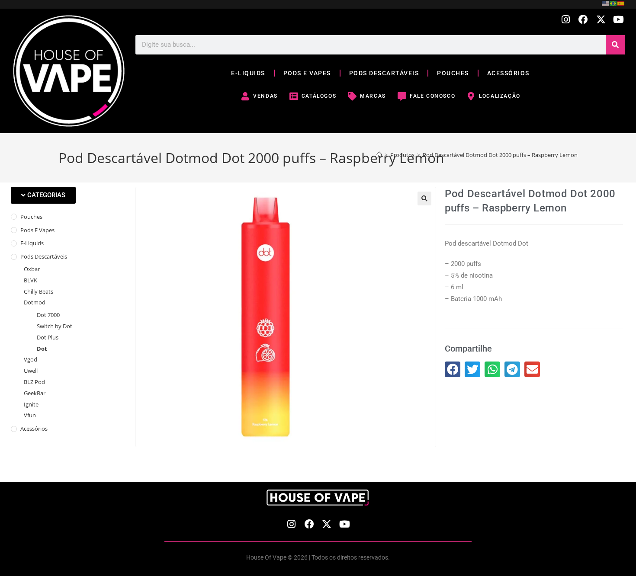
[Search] (615, 44)
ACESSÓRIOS (508, 73)
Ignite (31, 404)
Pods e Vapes (37, 230)
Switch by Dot (54, 326)
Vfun (30, 415)
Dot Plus (47, 337)
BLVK (30, 280)
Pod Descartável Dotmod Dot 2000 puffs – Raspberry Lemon (500, 155)
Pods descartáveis (43, 256)
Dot (42, 348)
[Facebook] (583, 19)
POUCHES (453, 73)
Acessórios (34, 428)
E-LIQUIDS (248, 73)
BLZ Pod (34, 382)
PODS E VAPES (307, 73)
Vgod (30, 359)
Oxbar (32, 269)
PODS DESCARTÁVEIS (384, 73)
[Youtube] (618, 19)
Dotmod (34, 302)
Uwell (31, 370)
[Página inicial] (379, 155)
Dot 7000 (48, 315)
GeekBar (34, 393)
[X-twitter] (600, 19)
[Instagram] (565, 19)
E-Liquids (32, 243)
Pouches (31, 217)
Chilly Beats (38, 291)
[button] (43, 195)
